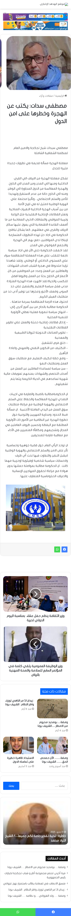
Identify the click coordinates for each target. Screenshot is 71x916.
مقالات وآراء (46, 96)
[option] (35, 823)
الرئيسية (59, 96)
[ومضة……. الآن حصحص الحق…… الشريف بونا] (52, 745)
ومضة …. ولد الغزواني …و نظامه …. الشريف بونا (36, 895)
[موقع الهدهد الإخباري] (54, 4)
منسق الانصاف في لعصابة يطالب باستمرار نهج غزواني (34, 883)
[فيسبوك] (64, 549)
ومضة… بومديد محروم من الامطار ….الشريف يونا (36, 867)
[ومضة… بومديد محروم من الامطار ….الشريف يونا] (52, 708)
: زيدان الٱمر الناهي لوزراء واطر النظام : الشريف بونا (36, 889)
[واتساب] (57, 549)
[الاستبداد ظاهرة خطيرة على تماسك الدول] (18, 745)
